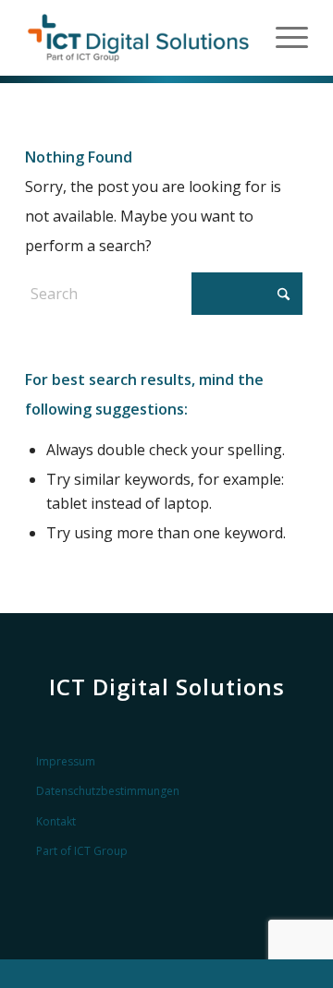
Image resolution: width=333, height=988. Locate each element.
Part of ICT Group (82, 851)
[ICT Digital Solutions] (138, 38)
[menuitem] (282, 38)
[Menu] (282, 38)
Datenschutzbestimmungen (107, 791)
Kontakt (56, 821)
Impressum (65, 761)
